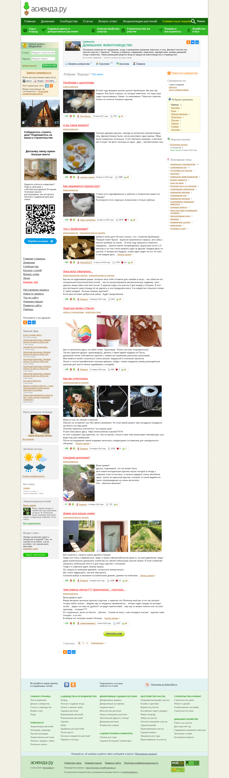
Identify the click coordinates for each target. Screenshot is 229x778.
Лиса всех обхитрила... (78, 271)
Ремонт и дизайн (182, 704)
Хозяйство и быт (199, 30)
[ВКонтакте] (193, 42)
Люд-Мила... (86, 116)
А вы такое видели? (76, 125)
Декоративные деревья (111, 700)
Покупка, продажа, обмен (42, 741)
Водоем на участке (150, 707)
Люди (26, 278)
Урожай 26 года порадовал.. (35, 347)
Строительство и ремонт (187, 696)
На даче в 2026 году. (32, 381)
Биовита (84, 299)
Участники (104, 63)
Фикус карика (29, 505)
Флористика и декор (109, 725)
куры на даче (177, 183)
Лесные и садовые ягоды (72, 704)
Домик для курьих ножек (79, 513)
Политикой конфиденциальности (35, 92)
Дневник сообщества (79, 63)
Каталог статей (32, 270)
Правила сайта (32, 305)
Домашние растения (109, 721)
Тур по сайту (31, 297)
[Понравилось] (74, 117)
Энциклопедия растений (140, 21)
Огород (64, 700)
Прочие (175, 120)
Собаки (175, 126)
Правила (140, 63)
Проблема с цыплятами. (79, 82)
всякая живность (70, 87)
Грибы (63, 725)
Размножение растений (72, 718)
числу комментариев (178, 90)
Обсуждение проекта (36, 289)
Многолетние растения (110, 711)
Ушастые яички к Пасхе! (78, 308)
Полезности (37, 723)
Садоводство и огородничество (79, 696)
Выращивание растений (72, 714)
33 (132, 262)
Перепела (176, 117)
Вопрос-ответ (107, 21)
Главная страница (34, 258)
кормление (175, 225)
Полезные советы (38, 744)
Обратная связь (73, 763)
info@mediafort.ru (130, 772)
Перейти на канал (38, 241)
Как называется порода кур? (81, 186)
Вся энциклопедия (32, 523)
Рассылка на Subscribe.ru (164, 684)
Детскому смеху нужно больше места (40, 153)
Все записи (98, 74)
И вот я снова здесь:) (32, 335)
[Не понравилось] (70, 117)
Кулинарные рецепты (184, 737)
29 (120, 299)
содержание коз (178, 195)
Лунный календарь (39, 733)
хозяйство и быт (93, 312)
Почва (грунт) (67, 732)
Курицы (175, 104)
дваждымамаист (88, 623)
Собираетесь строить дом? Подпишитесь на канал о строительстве (38, 135)
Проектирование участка (152, 729)
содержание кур (178, 167)
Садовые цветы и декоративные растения (63, 30)
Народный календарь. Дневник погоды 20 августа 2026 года (37, 367)
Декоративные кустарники (112, 704)
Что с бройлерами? (75, 228)
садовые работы (178, 207)
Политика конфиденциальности (141, 763)
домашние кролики (180, 192)
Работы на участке (183, 723)
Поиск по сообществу (185, 73)
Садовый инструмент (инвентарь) (115, 741)
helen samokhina (87, 220)
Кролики (175, 107)
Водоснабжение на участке (153, 739)
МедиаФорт (48, 768)
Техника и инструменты (172, 30)
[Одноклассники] (188, 42)
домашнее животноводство (184, 176)
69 (134, 220)
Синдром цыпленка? (76, 457)
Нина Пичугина (92, 768)
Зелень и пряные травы (72, 707)
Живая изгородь (148, 714)
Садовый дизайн (148, 725)
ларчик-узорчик (87, 177)
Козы (173, 111)
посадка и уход (178, 228)
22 (125, 370)
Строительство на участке (138, 30)
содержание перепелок (182, 189)
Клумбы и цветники (150, 704)
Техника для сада (108, 737)
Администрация (33, 301)
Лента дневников (38, 700)
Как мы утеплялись (75, 378)
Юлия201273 (86, 262)
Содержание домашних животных (190, 730)
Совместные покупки (177, 21)
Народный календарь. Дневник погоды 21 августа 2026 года (37, 360)
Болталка (124, 63)
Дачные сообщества (40, 704)
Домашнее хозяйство (186, 719)
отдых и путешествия (73, 312)
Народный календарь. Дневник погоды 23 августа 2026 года (37, 341)
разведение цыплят (180, 222)
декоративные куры (180, 216)
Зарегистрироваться (38, 72)
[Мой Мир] (197, 42)
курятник (174, 173)
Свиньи (175, 123)
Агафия (26, 488)
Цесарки (175, 129)
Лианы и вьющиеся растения (113, 714)
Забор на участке (149, 718)
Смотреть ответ (30, 549)
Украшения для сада (150, 736)
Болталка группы (179, 144)
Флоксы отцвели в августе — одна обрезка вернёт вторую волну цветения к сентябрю (38, 388)
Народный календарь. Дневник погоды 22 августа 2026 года (37, 353)
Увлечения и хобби (183, 733)
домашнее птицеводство (183, 164)
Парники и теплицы (70, 739)
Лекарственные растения (42, 737)
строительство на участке (92, 233)
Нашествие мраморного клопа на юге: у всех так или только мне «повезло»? (38, 397)
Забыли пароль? (29, 66)
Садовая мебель (148, 732)
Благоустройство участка (108, 30)
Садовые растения (69, 711)
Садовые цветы (107, 707)
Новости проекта (33, 293)
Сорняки (64, 721)
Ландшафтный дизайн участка (155, 700)
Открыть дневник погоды (34, 476)
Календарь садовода (40, 730)
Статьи (88, 21)
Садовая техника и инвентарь (116, 733)
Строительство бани (183, 711)
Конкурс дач (30, 282)
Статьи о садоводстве (40, 707)
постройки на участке (181, 170)
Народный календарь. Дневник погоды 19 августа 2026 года (37, 375)
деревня (174, 219)
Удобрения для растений (72, 729)
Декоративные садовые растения (118, 696)
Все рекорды (28, 439)
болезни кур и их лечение (183, 186)
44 (128, 177)
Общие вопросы (179, 114)
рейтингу (173, 87)
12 (122, 116)
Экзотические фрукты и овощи (114, 718)
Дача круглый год (182, 726)
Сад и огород (33, 30)
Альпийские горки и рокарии (154, 711)
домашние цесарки (180, 198)
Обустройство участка (153, 696)
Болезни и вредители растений (75, 736)
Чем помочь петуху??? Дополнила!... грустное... (94, 589)
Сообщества (69, 21)
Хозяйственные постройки (186, 707)
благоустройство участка (75, 275)
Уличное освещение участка (154, 721)
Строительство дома (184, 700)
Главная (30, 21)
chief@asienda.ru (107, 768)
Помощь (28, 309)
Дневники (47, 21)
